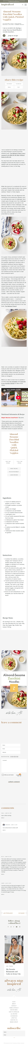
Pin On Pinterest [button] (14, 471)
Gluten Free (6, 23)
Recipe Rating (5, 756)
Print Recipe (14, 468)
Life (7, 966)
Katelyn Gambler (20, 1043)
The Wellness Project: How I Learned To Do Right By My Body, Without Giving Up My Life (13, 155)
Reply (4, 830)
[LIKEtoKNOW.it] (19, 926)
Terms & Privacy (14, 1007)
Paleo (12, 23)
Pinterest (9, 83)
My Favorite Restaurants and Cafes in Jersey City (13, 971)
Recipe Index (14, 1009)
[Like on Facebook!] (13, 926)
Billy (2, 856)
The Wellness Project (11, 306)
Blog (14, 1001)
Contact (14, 1005)
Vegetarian (17, 23)
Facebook (18, 83)
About (14, 1003)
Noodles (5, 24)
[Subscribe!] (16, 926)
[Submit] (14, 1037)
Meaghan (7, 824)
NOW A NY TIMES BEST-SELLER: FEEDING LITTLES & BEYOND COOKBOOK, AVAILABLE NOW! (14, 1)
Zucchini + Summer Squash (16, 24)
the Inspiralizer (13, 381)
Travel (11, 966)
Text (18, 87)
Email (9, 87)
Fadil (2, 813)
